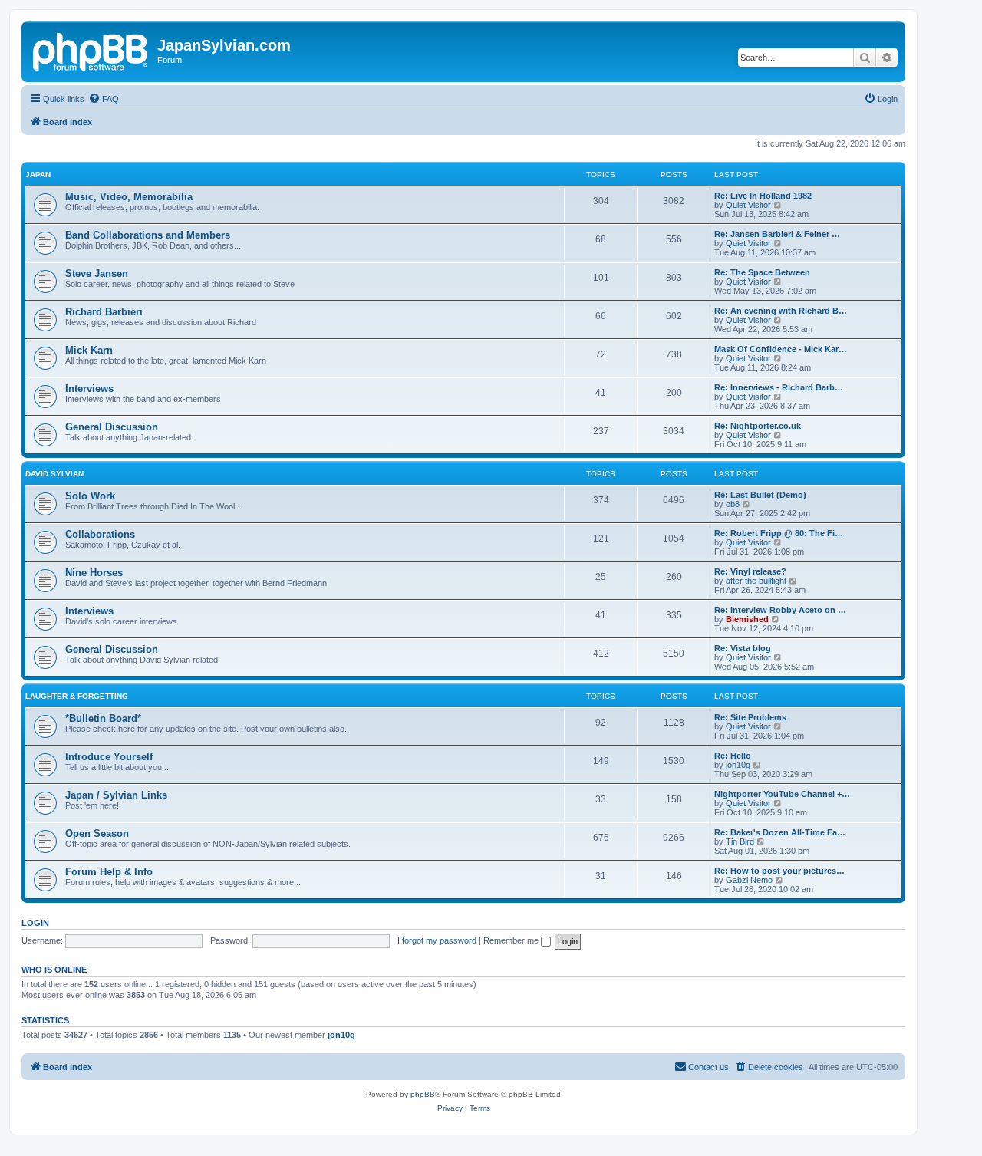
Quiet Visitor (748, 204)
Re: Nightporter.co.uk (757, 425)
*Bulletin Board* (103, 718)
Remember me (512, 940)
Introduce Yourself (109, 756)
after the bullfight (756, 580)
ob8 (733, 504)
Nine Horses (94, 572)
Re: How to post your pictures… (779, 870)
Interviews (89, 388)
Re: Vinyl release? (750, 571)
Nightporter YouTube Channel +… (782, 794)
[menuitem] (103, 99)
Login (35, 922)
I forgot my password (436, 940)
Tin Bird (740, 841)
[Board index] (91, 49)
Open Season (97, 833)
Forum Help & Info (109, 872)
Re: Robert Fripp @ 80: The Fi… (778, 533)
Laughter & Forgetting (76, 696)
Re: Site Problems (750, 717)
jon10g (738, 764)
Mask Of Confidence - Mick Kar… (780, 349)
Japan (38, 174)
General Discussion (111, 427)
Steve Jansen (96, 273)
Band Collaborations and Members (147, 235)
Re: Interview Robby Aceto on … (780, 609)
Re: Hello (732, 755)
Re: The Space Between (762, 272)
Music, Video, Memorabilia (129, 197)
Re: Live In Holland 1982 (763, 195)
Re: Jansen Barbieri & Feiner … (777, 234)
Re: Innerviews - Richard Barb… (778, 387)
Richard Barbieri (104, 312)
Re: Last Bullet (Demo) (760, 494)
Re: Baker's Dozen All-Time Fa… (779, 832)
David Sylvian (54, 473)
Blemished (747, 619)
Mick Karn (89, 350)
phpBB (422, 1094)
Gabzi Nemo (749, 879)
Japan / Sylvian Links (116, 795)
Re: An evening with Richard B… (780, 310)
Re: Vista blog (742, 648)
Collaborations (100, 534)
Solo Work (90, 496)
